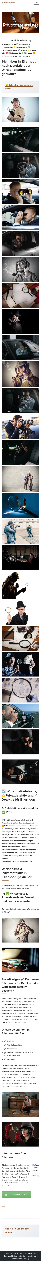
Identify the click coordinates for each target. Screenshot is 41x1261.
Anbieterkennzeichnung (20, 1259)
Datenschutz (17, 1256)
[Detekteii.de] (8, 3)
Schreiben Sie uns (30, 1256)
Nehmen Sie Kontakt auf (18, 1195)
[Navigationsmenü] (36, 3)
